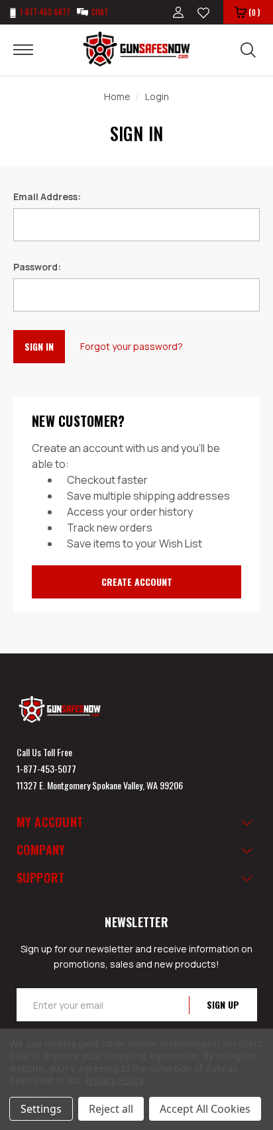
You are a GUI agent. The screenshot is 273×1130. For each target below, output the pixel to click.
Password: (37, 266)
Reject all (111, 1109)
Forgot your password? (131, 346)
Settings (41, 1109)
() (254, 12)
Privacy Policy (113, 1080)
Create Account (136, 582)
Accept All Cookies (205, 1109)
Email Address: (47, 196)
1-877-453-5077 (46, 768)
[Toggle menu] (31, 49)
